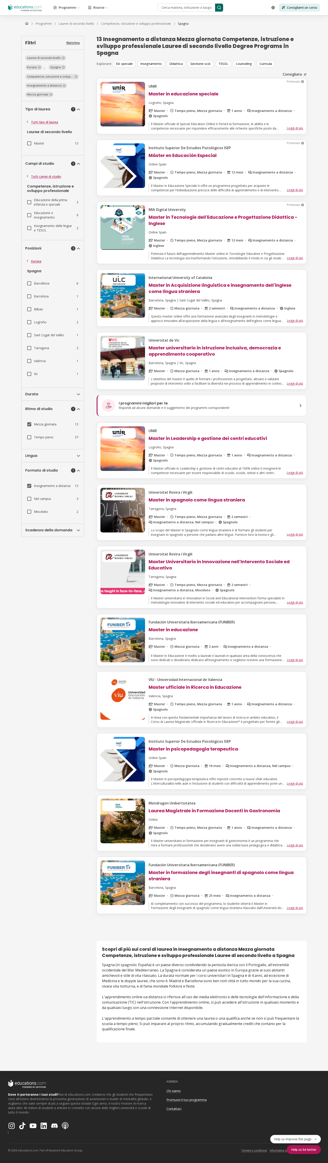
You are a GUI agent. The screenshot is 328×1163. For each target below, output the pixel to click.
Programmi (67, 7)
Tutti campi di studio (46, 176)
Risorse (98, 7)
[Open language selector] (273, 8)
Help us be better (303, 1149)
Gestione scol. (200, 64)
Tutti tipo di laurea (44, 122)
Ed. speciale (124, 64)
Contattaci (173, 1109)
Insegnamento (151, 64)
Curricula (265, 64)
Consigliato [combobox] (292, 74)
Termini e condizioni (254, 1150)
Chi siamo (173, 1091)
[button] (45, 58)
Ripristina (73, 43)
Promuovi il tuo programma (186, 1100)
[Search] (219, 8)
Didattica (176, 64)
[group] (210, 63)
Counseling (244, 64)
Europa (36, 261)
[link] (183, 23)
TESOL (223, 64)
